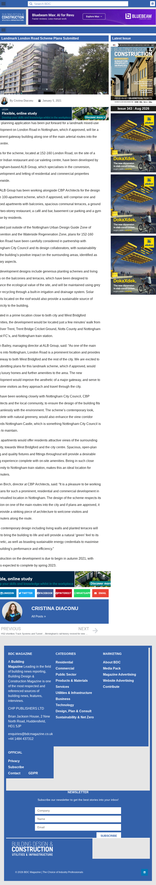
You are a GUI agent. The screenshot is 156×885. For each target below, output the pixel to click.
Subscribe (16, 767)
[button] (3, 3)
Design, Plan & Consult (73, 711)
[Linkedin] (152, 3)
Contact (14, 773)
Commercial (65, 668)
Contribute (111, 686)
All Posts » (38, 616)
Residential (64, 662)
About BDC (112, 662)
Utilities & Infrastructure (74, 693)
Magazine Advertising (119, 674)
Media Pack (112, 668)
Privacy (14, 761)
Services (62, 686)
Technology (65, 705)
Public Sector (66, 674)
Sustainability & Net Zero (75, 717)
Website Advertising (118, 680)
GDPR (33, 773)
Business (63, 699)
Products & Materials (72, 680)
